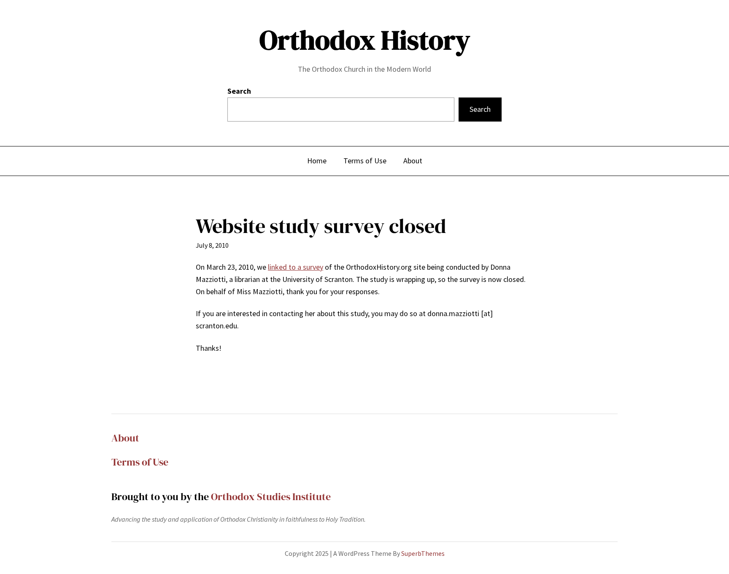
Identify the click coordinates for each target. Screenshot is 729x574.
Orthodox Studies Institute (271, 497)
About (125, 438)
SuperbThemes (423, 553)
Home (317, 160)
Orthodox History (364, 40)
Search (239, 91)
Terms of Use (139, 462)
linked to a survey (295, 267)
